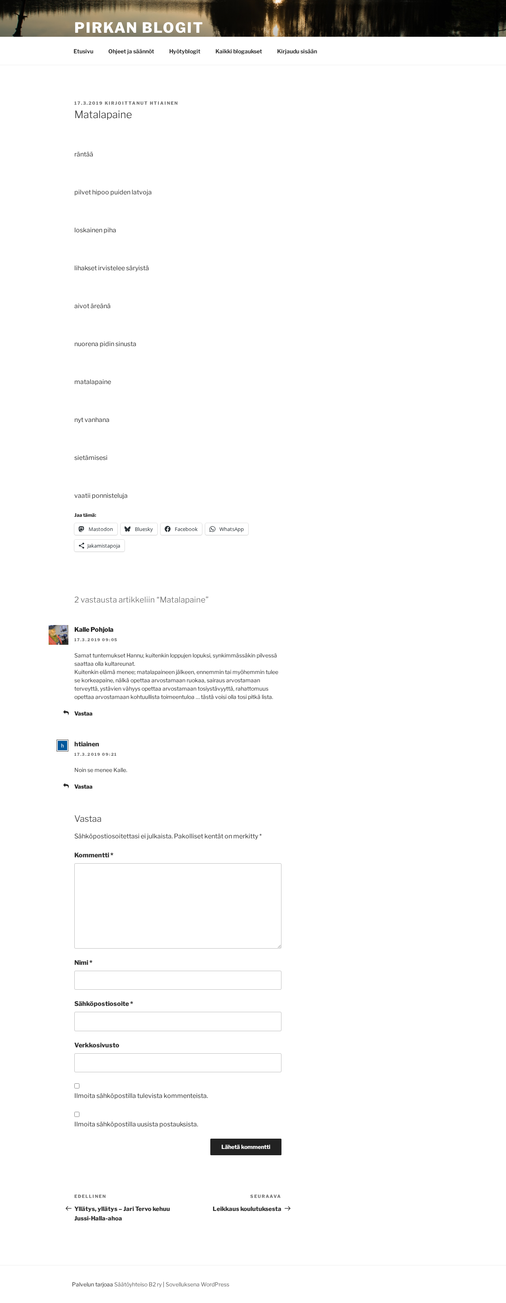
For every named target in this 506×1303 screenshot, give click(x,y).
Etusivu (83, 51)
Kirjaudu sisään (297, 51)
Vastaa (83, 713)
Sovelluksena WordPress (197, 1284)
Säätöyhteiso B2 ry (138, 1284)
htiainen (164, 103)
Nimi (83, 962)
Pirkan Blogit (139, 27)
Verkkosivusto (96, 1045)
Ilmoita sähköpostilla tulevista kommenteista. (141, 1096)
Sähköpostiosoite (103, 1003)
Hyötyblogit (184, 51)
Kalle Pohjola (93, 629)
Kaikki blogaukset (238, 51)
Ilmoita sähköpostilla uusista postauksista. (136, 1124)
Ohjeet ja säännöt (131, 51)
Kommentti (93, 855)
